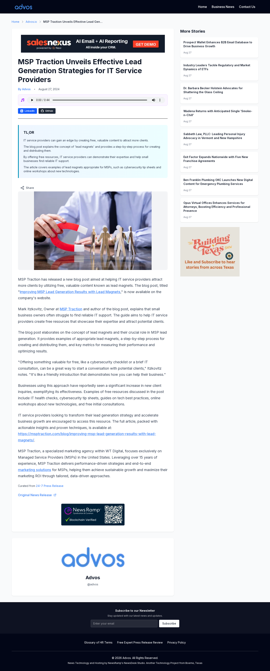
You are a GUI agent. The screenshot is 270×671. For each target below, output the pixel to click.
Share (30, 187)
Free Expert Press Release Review (140, 642)
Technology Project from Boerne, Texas (179, 663)
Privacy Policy (176, 642)
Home (202, 7)
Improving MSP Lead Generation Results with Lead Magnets (70, 292)
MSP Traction (71, 309)
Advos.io (31, 21)
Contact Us (247, 7)
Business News (223, 7)
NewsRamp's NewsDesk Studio (126, 663)
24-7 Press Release (49, 485)
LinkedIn (30, 110)
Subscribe (169, 623)
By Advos (24, 89)
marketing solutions (34, 470)
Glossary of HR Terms (98, 642)
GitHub (49, 110)
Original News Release (35, 495)
